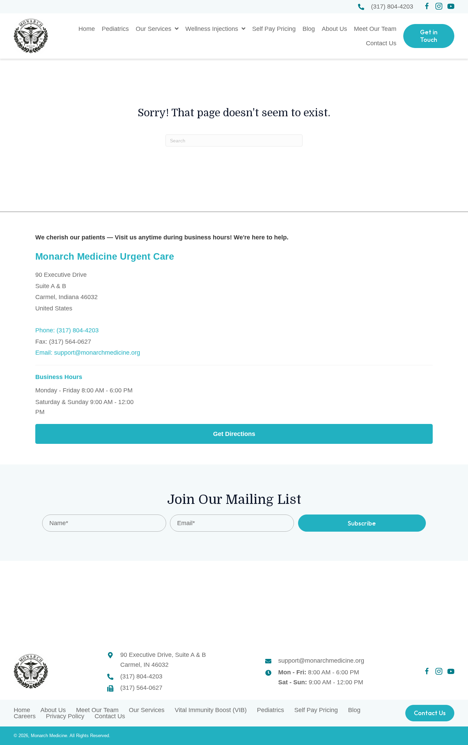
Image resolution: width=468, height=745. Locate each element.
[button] (426, 6)
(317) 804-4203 (392, 6)
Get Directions (234, 433)
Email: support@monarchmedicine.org (87, 352)
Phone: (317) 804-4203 (67, 330)
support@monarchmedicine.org (321, 660)
